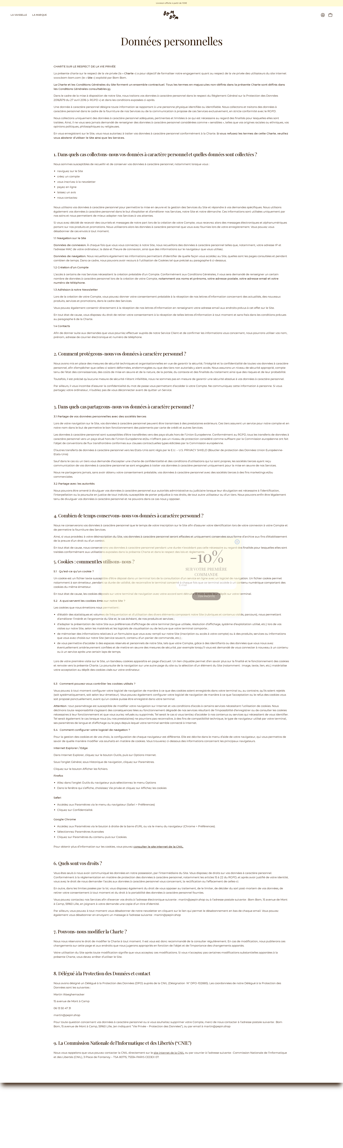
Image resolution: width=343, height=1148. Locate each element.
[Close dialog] (237, 526)
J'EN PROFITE (206, 593)
